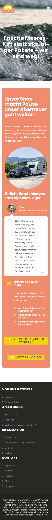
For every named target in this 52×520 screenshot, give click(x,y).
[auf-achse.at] (8, 8)
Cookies (9, 447)
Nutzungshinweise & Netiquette (20, 442)
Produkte (9, 397)
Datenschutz (11, 437)
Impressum (10, 465)
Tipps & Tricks (11, 414)
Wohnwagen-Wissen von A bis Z (20, 425)
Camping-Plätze (12, 402)
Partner (8, 453)
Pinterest (9, 481)
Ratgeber (9, 419)
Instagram (10, 486)
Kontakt (9, 470)
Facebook (9, 475)
